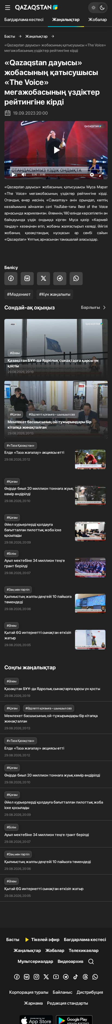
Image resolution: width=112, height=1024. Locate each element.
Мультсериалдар (35, 961)
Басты (9, 36)
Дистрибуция (90, 992)
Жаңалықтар (66, 19)
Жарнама (33, 1003)
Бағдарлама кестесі (23, 19)
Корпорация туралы (28, 992)
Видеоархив (70, 961)
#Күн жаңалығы (54, 294)
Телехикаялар (84, 950)
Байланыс (62, 992)
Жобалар (97, 19)
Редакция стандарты (67, 1003)
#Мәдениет (18, 294)
